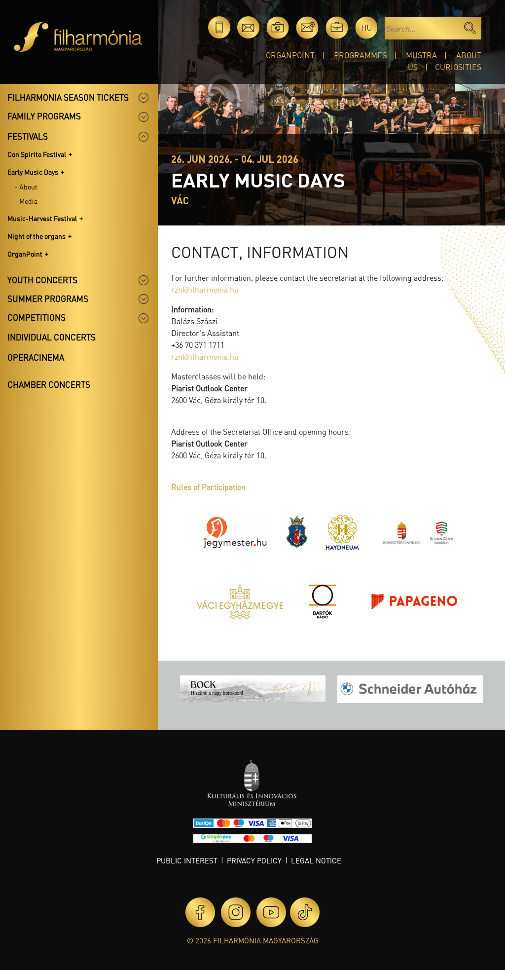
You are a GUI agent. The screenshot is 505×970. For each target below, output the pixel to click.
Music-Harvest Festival (42, 218)
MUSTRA (421, 55)
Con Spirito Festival (36, 153)
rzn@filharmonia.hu (205, 289)
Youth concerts (42, 279)
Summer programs (47, 298)
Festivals (27, 136)
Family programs (44, 116)
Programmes (360, 55)
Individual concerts (51, 337)
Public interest (186, 860)
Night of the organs (36, 235)
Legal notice (316, 860)
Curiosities (458, 67)
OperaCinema (35, 357)
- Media (26, 200)
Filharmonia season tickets (68, 97)
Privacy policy (254, 860)
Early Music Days (32, 171)
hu (366, 27)
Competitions (36, 317)
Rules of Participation (208, 487)
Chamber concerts (48, 384)
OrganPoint (290, 55)
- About (26, 186)
